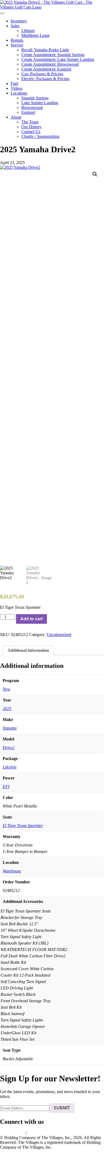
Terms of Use (38, 1132)
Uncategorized (59, 634)
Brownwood (32, 107)
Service (17, 45)
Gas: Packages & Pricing (42, 74)
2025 (7, 708)
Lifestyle (10, 767)
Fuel (14, 83)
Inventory (19, 21)
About (16, 117)
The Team (29, 122)
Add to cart (31, 619)
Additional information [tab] (28, 650)
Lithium (28, 30)
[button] (95, 174)
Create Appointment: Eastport (46, 69)
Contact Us (30, 131)
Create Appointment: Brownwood (50, 64)
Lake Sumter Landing (39, 102)
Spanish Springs (35, 98)
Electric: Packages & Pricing (45, 78)
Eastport (28, 112)
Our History (31, 126)
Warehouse (12, 871)
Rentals (17, 40)
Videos (16, 88)
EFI (6, 786)
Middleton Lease (35, 35)
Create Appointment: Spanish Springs (53, 54)
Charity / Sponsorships (40, 136)
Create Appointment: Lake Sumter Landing (57, 59)
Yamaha (10, 728)
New (6, 689)
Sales (15, 26)
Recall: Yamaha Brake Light (45, 50)
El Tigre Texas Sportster (23, 825)
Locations (19, 93)
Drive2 (8, 747)
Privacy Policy (12, 1132)
